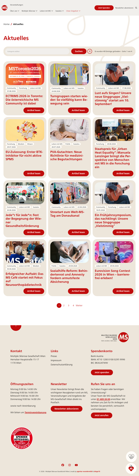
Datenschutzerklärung (61, 365)
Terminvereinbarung (35, 412)
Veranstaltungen (16, 4)
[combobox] (37, 51)
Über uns (13, 10)
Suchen (79, 51)
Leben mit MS (45, 10)
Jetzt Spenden (104, 7)
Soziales (58, 10)
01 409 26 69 (103, 399)
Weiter (79, 305)
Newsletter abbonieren (67, 409)
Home (6, 24)
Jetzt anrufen (101, 415)
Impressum (56, 360)
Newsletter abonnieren (124, 8)
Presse (54, 356)
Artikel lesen (33, 110)
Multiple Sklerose (28, 10)
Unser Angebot (72, 10)
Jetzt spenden (102, 372)
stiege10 (97, 471)
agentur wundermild (84, 471)
